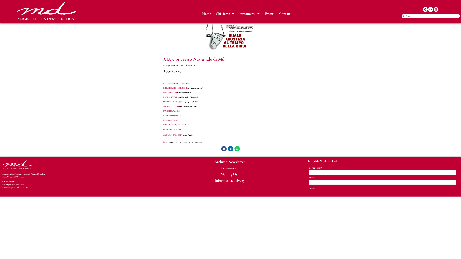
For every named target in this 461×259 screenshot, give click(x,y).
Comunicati (230, 168)
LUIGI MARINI (170, 92)
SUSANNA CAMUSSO (172, 101)
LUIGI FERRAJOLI (171, 111)
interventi (179, 142)
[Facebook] (425, 9)
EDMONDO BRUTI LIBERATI (176, 125)
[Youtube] (430, 9)
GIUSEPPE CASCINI (172, 129)
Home (206, 13)
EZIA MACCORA (170, 120)
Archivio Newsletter (229, 161)
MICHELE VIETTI (171, 106)
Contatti (285, 13)
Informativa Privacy (230, 180)
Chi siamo (223, 13)
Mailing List (230, 174)
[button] (224, 148)
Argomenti (247, 13)
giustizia (172, 142)
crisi (167, 142)
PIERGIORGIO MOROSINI (175, 88)
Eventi (269, 13)
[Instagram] (436, 9)
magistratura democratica (193, 142)
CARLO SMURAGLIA (172, 135)
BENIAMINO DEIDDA (173, 115)
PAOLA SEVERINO (171, 97)
